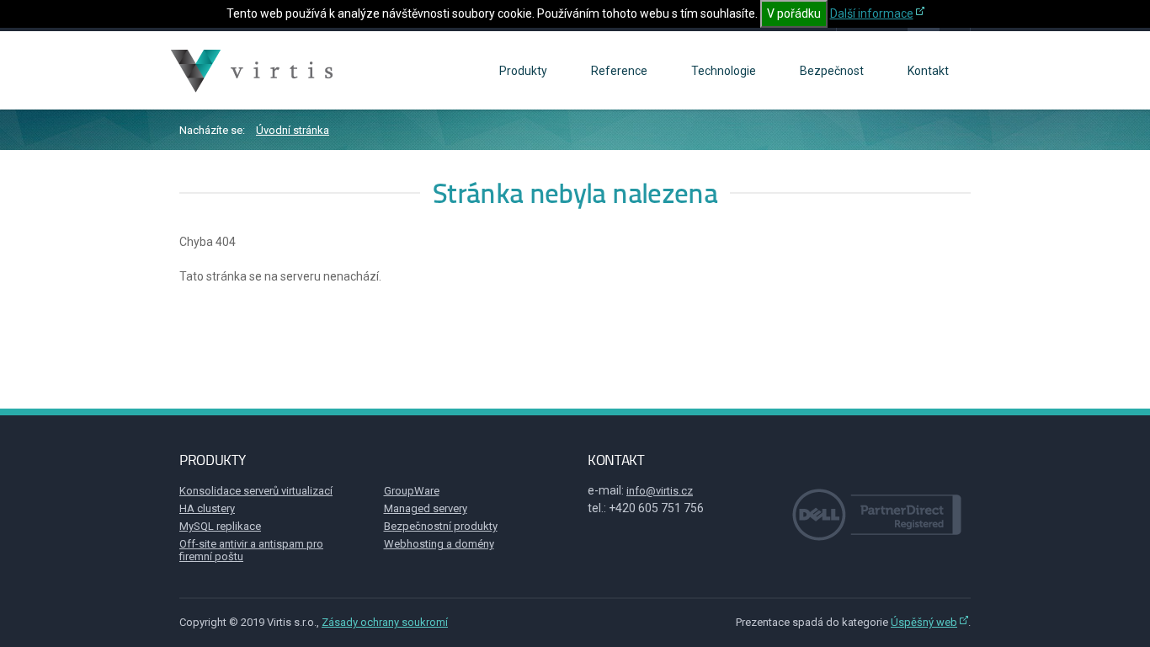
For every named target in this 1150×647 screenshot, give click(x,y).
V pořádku (794, 13)
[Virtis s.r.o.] (254, 71)
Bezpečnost (832, 71)
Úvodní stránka (292, 130)
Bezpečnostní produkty (441, 526)
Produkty (523, 71)
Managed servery (425, 508)
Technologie (723, 71)
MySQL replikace (220, 526)
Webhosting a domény (439, 543)
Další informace (871, 13)
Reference (619, 71)
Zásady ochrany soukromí (385, 622)
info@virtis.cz (659, 490)
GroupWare (411, 490)
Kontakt (928, 71)
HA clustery (207, 508)
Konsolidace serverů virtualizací (256, 490)
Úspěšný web (924, 622)
